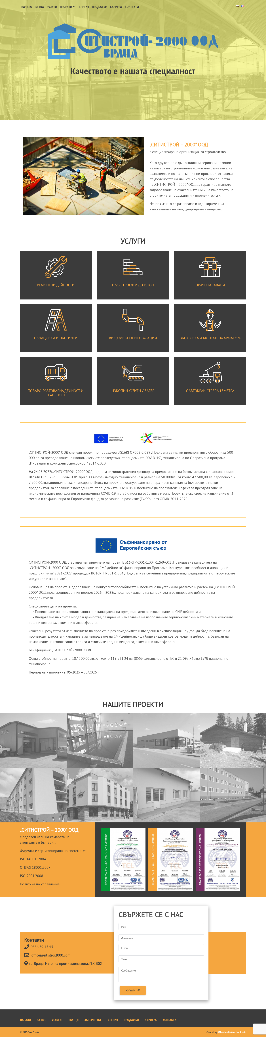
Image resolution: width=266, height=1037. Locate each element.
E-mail (125, 948)
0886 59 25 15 (42, 946)
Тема (124, 959)
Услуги (52, 7)
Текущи (73, 1020)
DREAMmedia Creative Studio (232, 1032)
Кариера (116, 7)
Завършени (92, 1020)
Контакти (132, 7)
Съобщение (128, 970)
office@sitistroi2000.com (50, 955)
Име (123, 927)
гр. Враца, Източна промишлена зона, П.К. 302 (65, 963)
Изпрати (131, 990)
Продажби (99, 7)
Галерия (83, 7)
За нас (39, 7)
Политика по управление (40, 884)
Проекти (66, 7)
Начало (26, 7)
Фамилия (127, 938)
